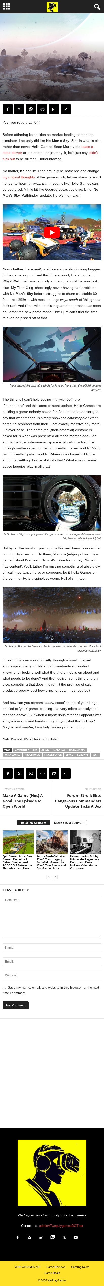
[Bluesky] (87, 1238)
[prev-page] (48, 877)
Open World (12, 754)
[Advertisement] (52, 1073)
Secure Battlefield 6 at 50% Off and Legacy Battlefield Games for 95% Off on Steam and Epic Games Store (51, 862)
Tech (95, 754)
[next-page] (55, 877)
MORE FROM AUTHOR (68, 823)
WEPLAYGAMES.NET (28, 1267)
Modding (59, 750)
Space (69, 754)
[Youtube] (76, 1238)
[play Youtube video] (52, 232)
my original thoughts (19, 177)
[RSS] (29, 1238)
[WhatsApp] (31, 109)
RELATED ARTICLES (33, 823)
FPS (35, 750)
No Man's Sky (77, 750)
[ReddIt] (42, 109)
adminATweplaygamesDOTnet (61, 1226)
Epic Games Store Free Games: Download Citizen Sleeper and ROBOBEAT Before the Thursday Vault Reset (17, 862)
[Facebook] (8, 109)
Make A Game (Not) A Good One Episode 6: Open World (23, 801)
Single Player (53, 754)
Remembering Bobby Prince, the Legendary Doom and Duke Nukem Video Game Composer (84, 862)
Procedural (32, 754)
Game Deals (52, 1273)
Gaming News (80, 1267)
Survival (82, 754)
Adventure (22, 750)
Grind (45, 750)
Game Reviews (12, 71)
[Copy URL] (66, 109)
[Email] (54, 109)
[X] (19, 109)
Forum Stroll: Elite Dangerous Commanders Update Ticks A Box (78, 801)
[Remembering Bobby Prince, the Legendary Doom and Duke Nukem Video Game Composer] (85, 842)
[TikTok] (41, 1238)
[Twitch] (52, 1238)
